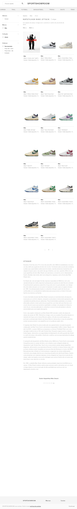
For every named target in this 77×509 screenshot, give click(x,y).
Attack (6, 37)
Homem (6, 19)
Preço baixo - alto (9, 50)
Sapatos (25, 15)
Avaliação (7, 53)
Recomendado (8, 46)
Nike (6, 28)
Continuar (72, 506)
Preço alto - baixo (9, 48)
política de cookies (35, 506)
